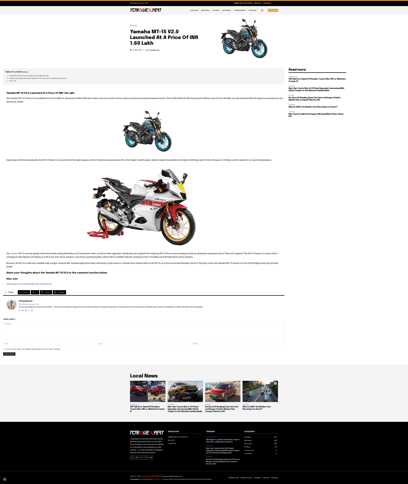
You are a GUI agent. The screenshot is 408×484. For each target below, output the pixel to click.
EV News (291, 95)
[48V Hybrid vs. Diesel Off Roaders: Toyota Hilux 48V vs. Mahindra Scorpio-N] (147, 391)
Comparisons (293, 77)
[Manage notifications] (4, 479)
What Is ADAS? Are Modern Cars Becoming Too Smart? (313, 107)
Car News (292, 86)
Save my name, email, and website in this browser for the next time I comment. (33, 349)
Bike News (133, 25)
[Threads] (32, 310)
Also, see (13, 81)
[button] (262, 10)
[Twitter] (146, 457)
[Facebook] (141, 457)
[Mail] (26, 310)
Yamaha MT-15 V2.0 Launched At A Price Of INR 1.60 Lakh (29, 76)
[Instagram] (19, 310)
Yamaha (14, 253)
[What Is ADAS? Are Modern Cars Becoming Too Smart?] (260, 391)
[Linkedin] (22, 310)
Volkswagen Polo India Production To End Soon (29, 284)
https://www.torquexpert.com (29, 304)
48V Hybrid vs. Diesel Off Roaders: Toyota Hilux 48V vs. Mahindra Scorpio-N (147, 409)
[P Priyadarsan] (11, 305)
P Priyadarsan (153, 50)
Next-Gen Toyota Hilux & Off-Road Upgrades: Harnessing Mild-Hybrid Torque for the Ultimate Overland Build (185, 409)
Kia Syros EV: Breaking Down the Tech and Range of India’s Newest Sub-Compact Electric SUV (221, 409)
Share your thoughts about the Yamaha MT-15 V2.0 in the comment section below (38, 78)
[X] (29, 310)
